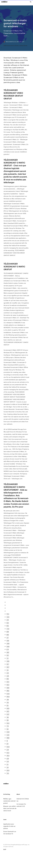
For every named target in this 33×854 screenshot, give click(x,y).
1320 (7, 617)
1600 (8, 696)
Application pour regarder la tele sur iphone (9, 826)
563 (7, 623)
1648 (7, 646)
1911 (7, 655)
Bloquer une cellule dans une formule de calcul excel (9, 808)
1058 (7, 732)
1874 (7, 682)
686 (7, 634)
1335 (7, 735)
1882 (7, 690)
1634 (7, 770)
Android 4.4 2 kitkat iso (23, 800)
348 (7, 676)
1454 (7, 755)
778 (7, 726)
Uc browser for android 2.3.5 (21, 805)
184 (7, 729)
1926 (7, 688)
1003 (8, 747)
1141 (7, 761)
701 (7, 658)
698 (7, 631)
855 (7, 626)
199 (7, 720)
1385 (7, 661)
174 (7, 764)
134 (7, 767)
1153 (7, 614)
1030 (8, 693)
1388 (7, 643)
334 (7, 749)
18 (7, 741)
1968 (7, 738)
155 (7, 705)
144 (7, 670)
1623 (7, 685)
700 (7, 773)
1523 (7, 752)
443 (7, 673)
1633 (7, 723)
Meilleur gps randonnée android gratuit (9, 801)
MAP (4, 849)
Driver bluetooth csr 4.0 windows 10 (9, 832)
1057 (7, 714)
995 (7, 679)
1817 (7, 664)
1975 (7, 711)
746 (7, 717)
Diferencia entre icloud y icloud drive (15, 45)
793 (7, 702)
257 (7, 744)
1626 (7, 708)
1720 (7, 629)
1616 (7, 640)
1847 (7, 667)
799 (7, 699)
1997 (7, 652)
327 (7, 637)
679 (7, 649)
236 (7, 620)
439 (7, 758)
